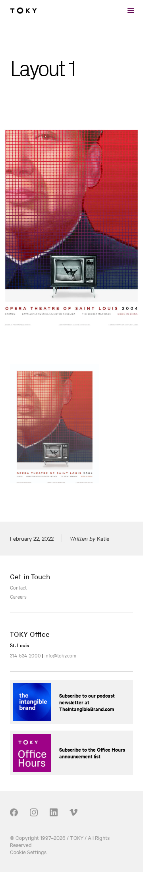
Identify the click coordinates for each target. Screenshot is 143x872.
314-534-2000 (25, 655)
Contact (18, 587)
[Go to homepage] (23, 10)
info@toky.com (60, 655)
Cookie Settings (28, 851)
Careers (18, 596)
